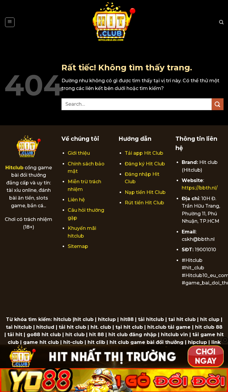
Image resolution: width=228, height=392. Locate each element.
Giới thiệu (79, 153)
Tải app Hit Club (144, 153)
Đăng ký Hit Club (145, 164)
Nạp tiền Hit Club (145, 192)
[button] (10, 22)
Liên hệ (76, 200)
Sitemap (78, 246)
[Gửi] (218, 104)
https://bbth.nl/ (200, 188)
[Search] (221, 22)
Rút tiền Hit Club (144, 203)
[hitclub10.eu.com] (114, 22)
